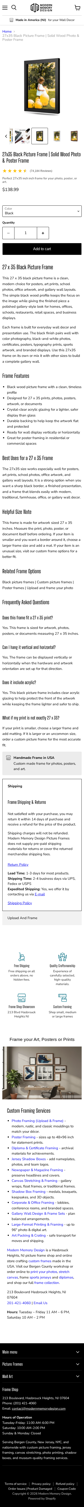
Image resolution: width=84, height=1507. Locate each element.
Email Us (40, 1303)
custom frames (39, 1261)
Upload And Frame (22, 918)
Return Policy (18, 864)
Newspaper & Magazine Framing (37, 1170)
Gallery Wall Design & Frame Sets (38, 1213)
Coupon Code (66, 1489)
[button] (22, 136)
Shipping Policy (20, 903)
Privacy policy (41, 1484)
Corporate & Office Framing (33, 1202)
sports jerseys (40, 1277)
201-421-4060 (19, 1303)
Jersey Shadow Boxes (29, 1159)
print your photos (44, 1271)
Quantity (8, 223)
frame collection (46, 1282)
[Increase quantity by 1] (43, 233)
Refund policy (65, 1484)
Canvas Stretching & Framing (34, 1180)
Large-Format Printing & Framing (37, 1224)
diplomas (66, 1277)
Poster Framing (23, 1137)
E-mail (40, 894)
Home (7, 32)
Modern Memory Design (26, 1250)
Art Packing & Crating (29, 1235)
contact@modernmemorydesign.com (39, 1408)
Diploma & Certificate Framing (35, 1148)
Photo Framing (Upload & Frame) (37, 1120)
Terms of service (16, 1484)
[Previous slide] (6, 136)
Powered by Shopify (42, 1499)
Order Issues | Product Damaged (30, 1489)
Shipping (15, 786)
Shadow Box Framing (29, 1191)
